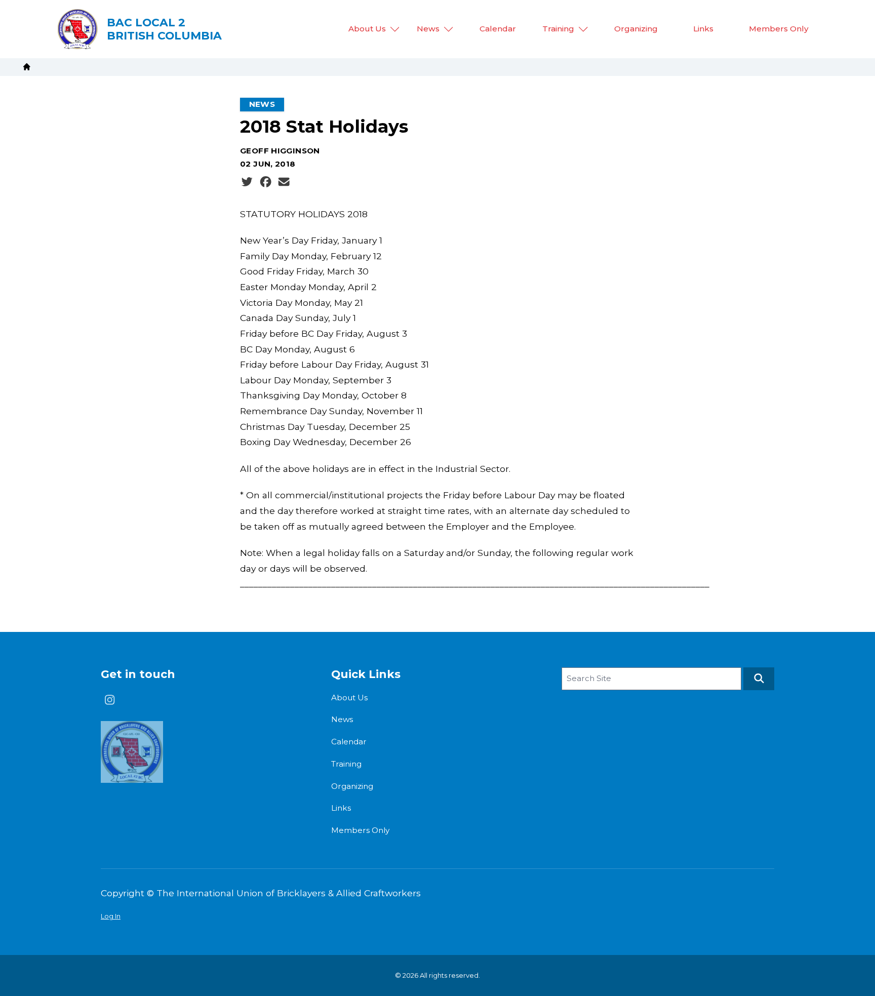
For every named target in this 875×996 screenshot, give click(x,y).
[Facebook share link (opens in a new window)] (265, 181)
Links (703, 28)
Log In (111, 916)
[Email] (284, 181)
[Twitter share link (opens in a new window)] (247, 181)
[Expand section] (395, 29)
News (428, 28)
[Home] (26, 66)
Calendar (498, 28)
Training (558, 28)
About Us (367, 28)
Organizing (636, 28)
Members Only (779, 28)
